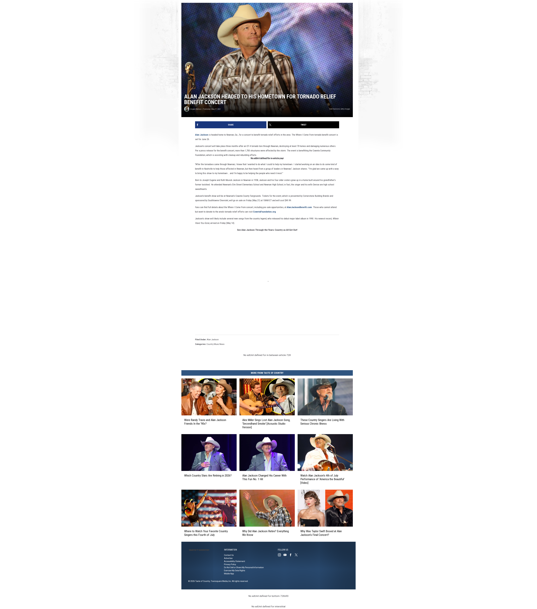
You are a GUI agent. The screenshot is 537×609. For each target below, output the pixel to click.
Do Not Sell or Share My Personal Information (244, 567)
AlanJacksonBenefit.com (299, 207)
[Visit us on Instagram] (280, 555)
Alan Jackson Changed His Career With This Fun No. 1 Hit (264, 477)
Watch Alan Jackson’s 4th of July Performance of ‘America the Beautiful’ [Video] (322, 479)
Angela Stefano (195, 109)
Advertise (228, 558)
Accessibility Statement (234, 561)
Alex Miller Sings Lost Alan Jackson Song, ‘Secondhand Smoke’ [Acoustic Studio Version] (266, 423)
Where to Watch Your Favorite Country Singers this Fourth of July (206, 533)
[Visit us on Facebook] (292, 555)
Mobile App (229, 573)
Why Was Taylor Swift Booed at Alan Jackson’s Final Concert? (321, 533)
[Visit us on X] (297, 555)
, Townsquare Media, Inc (220, 581)
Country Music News (215, 344)
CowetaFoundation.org (264, 211)
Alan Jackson (201, 134)
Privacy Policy (230, 564)
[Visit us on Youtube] (286, 555)
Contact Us (229, 555)
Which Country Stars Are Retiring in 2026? (208, 475)
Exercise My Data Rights (234, 570)
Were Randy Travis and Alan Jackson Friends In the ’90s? (205, 421)
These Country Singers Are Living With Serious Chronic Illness (322, 421)
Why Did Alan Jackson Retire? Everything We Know (265, 533)
